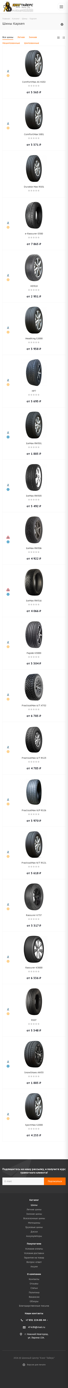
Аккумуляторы (34, 1236)
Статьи (34, 1288)
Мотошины (34, 1222)
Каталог (34, 1200)
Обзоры (34, 1301)
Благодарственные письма (34, 1305)
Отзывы (34, 1283)
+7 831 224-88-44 (36, 1319)
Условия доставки (34, 1253)
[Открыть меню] (61, 6)
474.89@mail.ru (36, 1327)
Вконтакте (30, 1377)
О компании (34, 1274)
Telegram (38, 1377)
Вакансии (34, 1296)
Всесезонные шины (34, 1218)
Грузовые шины (34, 1227)
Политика (34, 1292)
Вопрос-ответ (34, 1262)
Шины (34, 1205)
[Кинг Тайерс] (18, 6)
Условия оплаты (34, 1248)
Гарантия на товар (34, 1257)
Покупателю (34, 1243)
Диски (34, 1231)
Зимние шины (34, 1214)
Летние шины (34, 1209)
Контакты (34, 1279)
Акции (34, 1266)
